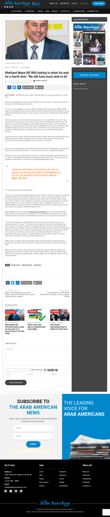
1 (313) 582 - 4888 (12, 481)
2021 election (15, 265)
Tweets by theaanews (80, 88)
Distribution (87, 479)
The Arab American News (51, 509)
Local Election (25, 67)
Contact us (92, 11)
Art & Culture (44, 482)
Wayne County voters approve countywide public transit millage (37, 327)
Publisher (86, 482)
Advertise (64, 3)
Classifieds (79, 11)
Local (40, 11)
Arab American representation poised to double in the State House (59, 327)
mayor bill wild (27, 265)
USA (47, 11)
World (55, 11)
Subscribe (98, 4)
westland (37, 265)
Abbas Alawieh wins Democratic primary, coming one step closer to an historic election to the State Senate (14, 329)
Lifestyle (65, 11)
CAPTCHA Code (37, 370)
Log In (74, 3)
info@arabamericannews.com (16, 487)
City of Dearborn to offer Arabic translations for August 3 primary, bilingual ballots (55, 294)
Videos (42, 486)
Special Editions (89, 75)
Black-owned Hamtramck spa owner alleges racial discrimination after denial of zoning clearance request (20, 294)
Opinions (29, 11)
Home (7, 67)
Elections (16, 11)
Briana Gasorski (41, 80)
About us (54, 3)
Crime (61, 479)
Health (61, 482)
